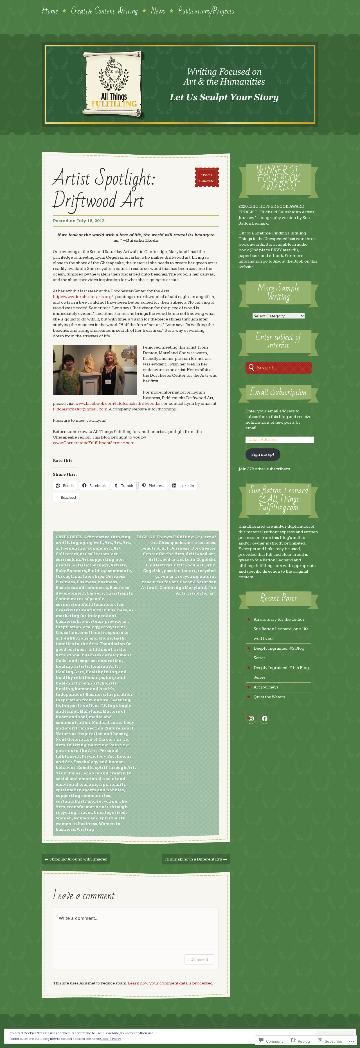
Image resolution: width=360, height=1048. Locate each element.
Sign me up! (262, 454)
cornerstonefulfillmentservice (89, 604)
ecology (91, 627)
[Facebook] (265, 718)
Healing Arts (105, 666)
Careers (95, 593)
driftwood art (200, 554)
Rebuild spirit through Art (106, 767)
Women (64, 818)
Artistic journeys (90, 565)
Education (67, 633)
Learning (120, 700)
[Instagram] (251, 718)
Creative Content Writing (104, 10)
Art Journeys (266, 687)
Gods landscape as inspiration (89, 661)
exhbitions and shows (88, 638)
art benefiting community (84, 548)
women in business (76, 824)
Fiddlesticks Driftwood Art (175, 565)
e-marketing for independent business (94, 616)
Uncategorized (110, 812)
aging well (91, 543)
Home (50, 10)
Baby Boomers (71, 571)
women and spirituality (99, 818)
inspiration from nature (82, 700)
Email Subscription (278, 392)
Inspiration (119, 694)
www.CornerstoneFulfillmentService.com (93, 443)
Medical (100, 722)
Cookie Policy (110, 1039)
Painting (119, 745)
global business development (99, 655)
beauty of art (154, 548)
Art (108, 543)
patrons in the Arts (77, 751)
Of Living (76, 745)
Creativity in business (103, 610)
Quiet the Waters (269, 697)
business (107, 582)
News (158, 10)
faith (119, 638)
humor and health (94, 689)
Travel (85, 812)
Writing (85, 829)
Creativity (66, 610)
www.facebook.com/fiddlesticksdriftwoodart (119, 403)
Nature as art (119, 728)
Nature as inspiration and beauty (91, 734)
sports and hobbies (103, 790)
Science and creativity (106, 773)
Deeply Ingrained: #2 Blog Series (279, 653)
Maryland (90, 711)
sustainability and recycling (86, 801)
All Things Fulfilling (171, 537)
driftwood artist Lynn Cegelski (182, 559)
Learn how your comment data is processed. (170, 983)
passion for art (180, 571)
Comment (199, 959)
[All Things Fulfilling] (180, 84)
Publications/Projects (206, 10)
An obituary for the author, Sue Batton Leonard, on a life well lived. (281, 629)
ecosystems (113, 627)
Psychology (93, 756)
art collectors (94, 554)
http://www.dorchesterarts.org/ (83, 296)
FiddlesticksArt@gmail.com (80, 409)
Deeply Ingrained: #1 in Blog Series (281, 672)
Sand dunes (68, 773)
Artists (118, 565)
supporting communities (83, 796)
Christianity (118, 593)
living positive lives (78, 706)
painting (97, 745)
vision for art (201, 593)
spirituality (112, 784)
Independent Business (80, 694)
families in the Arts (77, 644)
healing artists (72, 666)
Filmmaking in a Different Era (196, 859)
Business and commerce (82, 588)
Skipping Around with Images (75, 859)
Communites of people (80, 599)
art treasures (200, 543)
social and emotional (79, 779)
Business (115, 576)
